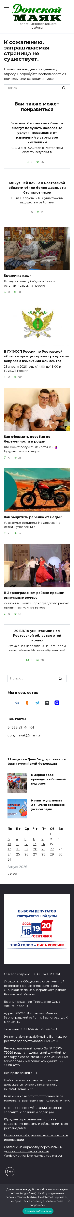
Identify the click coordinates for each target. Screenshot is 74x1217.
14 (43, 844)
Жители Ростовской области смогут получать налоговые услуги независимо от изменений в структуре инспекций (37, 132)
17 (9, 849)
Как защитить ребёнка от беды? (33, 517)
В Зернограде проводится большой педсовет (48, 779)
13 (34, 844)
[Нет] (69, 1201)
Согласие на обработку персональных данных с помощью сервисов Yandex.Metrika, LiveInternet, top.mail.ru (33, 1151)
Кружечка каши (18, 276)
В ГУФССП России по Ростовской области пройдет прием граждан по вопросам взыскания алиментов (36, 356)
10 (9, 844)
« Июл (12, 874)
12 (26, 844)
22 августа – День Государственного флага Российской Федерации (36, 762)
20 (35, 849)
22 (52, 849)
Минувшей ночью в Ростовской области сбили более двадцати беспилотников (37, 187)
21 (43, 849)
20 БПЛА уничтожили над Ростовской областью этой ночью (37, 635)
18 (18, 849)
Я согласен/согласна (38, 1211)
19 (26, 849)
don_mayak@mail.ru (23, 735)
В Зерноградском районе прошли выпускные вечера (34, 595)
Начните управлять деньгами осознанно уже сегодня (48, 805)
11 (17, 844)
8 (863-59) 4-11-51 (20, 727)
